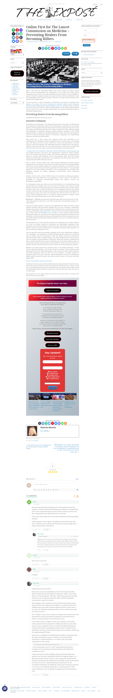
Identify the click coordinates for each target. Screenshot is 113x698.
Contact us (79, 19)
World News (15, 94)
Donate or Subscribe (17, 73)
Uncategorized (15, 91)
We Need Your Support (44, 19)
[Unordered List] (46, 490)
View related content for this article (41, 261)
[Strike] (41, 490)
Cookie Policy (84, 105)
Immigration (75, 690)
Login (77, 479)
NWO (50, 690)
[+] (58, 489)
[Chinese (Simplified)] (17, 50)
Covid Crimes (91, 690)
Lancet (50, 117)
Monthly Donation (52, 333)
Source (28, 261)
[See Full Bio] (50, 431)
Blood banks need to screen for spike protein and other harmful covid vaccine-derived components (58, 406)
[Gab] (46, 48)
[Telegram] (49, 48)
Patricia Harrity (33, 41)
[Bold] (35, 490)
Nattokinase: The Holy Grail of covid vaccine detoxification (70, 404)
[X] (39, 48)
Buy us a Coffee (52, 345)
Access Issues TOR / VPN (86, 100)
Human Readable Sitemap (87, 102)
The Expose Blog (16, 89)
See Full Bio (44, 431)
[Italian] (17, 52)
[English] (11, 50)
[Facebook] (42, 48)
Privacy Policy (84, 108)
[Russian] (14, 50)
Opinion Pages (15, 87)
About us (69, 19)
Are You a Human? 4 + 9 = (52, 381)
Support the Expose (52, 290)
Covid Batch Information (88, 54)
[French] (20, 52)
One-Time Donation (52, 339)
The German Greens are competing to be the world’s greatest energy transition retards (38, 446)
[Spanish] (14, 52)
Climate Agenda (31, 690)
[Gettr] (52, 48)
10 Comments (57, 41)
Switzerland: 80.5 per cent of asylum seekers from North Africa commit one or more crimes (34, 405)
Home (32, 19)
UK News (14, 90)
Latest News (15, 86)
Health (83, 690)
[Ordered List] (44, 490)
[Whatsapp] (62, 48)
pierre (45, 536)
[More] (65, 48)
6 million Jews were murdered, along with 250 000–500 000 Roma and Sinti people (51, 151)
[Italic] (37, 490)
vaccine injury (65, 690)
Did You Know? (15, 84)
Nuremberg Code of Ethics (49, 212)
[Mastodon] (59, 48)
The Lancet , (52, 105)
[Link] (53, 490)
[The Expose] (56, 12)
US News (14, 93)
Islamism (56, 690)
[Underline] (39, 490)
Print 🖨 (66, 53)
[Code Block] (51, 490)
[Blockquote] (48, 490)
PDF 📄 (75, 53)
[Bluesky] (55, 48)
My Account (58, 19)
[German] (20, 50)
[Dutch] (11, 52)
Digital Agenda (42, 690)
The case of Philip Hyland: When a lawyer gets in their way (46, 404)
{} (55, 489)
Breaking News (15, 83)
